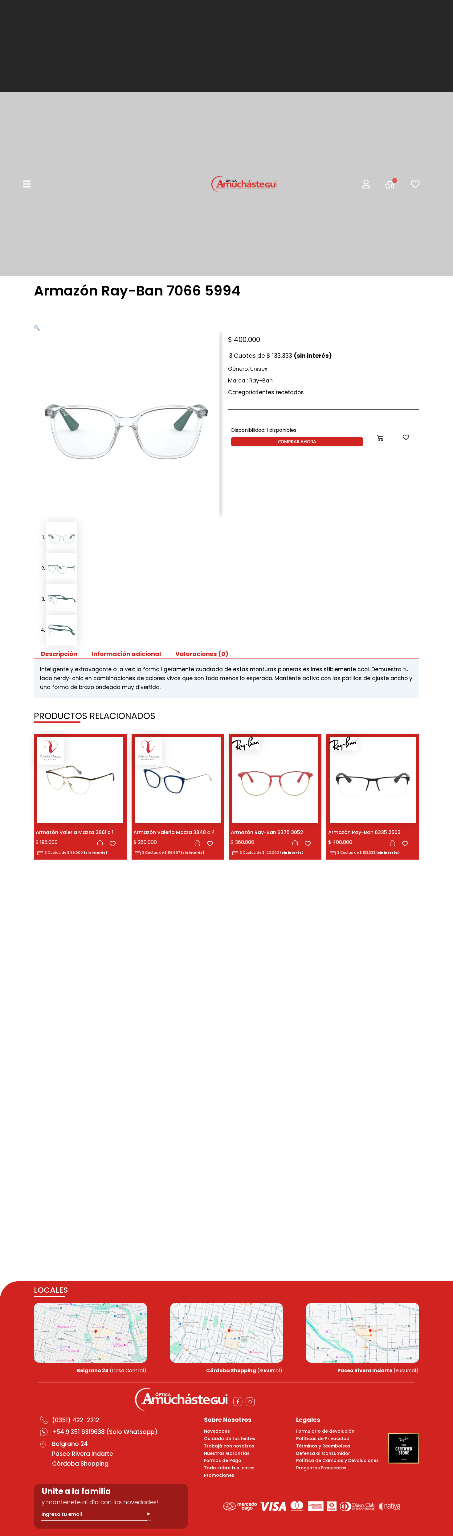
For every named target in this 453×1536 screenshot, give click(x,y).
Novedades (217, 1431)
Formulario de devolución (325, 1431)
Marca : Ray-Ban (250, 380)
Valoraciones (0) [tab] (201, 654)
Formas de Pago (222, 1460)
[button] (37, 328)
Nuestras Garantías (227, 1453)
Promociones (219, 1475)
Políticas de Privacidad (322, 1438)
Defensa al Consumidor (323, 1453)
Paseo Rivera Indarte (82, 1454)
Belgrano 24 (70, 1444)
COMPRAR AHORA (297, 441)
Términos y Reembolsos (323, 1446)
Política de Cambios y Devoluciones (337, 1460)
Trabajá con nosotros (229, 1446)
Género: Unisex (247, 369)
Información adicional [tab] (126, 654)
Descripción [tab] (59, 654)
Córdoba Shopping (80, 1464)
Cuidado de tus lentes (229, 1438)
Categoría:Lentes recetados (266, 392)
